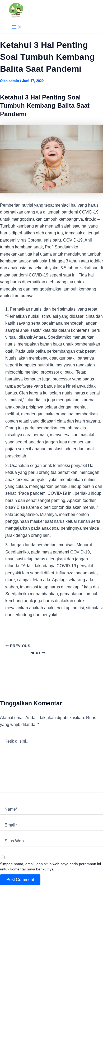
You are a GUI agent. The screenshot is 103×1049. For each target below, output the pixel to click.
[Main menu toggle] (17, 27)
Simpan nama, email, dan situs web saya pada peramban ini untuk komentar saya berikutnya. (50, 866)
